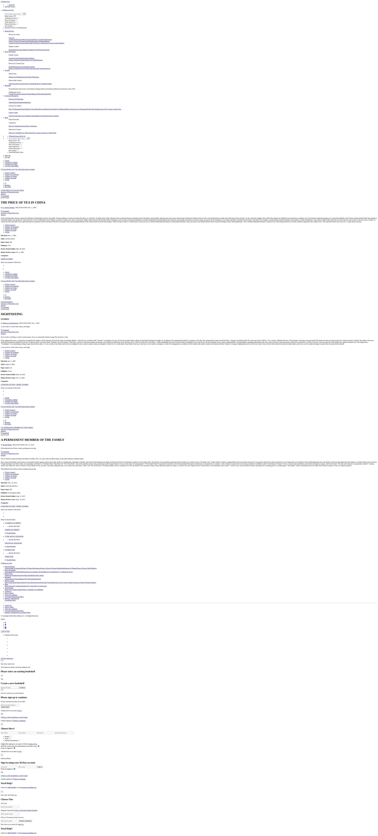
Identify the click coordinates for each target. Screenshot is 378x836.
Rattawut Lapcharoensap (11, 323)
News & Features (10, 20)
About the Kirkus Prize (28, 77)
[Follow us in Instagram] (5, 626)
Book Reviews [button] (9, 31)
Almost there (5, 707)
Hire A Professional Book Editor (19, 109)
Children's (61, 43)
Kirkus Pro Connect (28, 586)
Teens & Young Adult (51, 43)
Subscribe (48, 94)
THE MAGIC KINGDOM (13, 543)
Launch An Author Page (48, 133)
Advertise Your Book (92, 109)
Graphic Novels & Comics (36, 43)
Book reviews (9, 16)
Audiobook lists (26, 50)
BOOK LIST (10, 169)
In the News (22, 68)
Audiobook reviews (11, 18)
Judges (49, 84)
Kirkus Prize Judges (37, 575)
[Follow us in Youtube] (5, 628)
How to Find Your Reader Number (26, 810)
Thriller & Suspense (27, 39)
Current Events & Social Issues (18, 43)
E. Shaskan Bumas (9, 207)
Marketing (27, 102)
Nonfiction (28, 41)
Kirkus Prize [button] (9, 574)
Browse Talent (24, 133)
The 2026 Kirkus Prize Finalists (25, 169)
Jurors (37, 77)
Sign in (4, 744)
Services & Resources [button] (11, 96)
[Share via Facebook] (12, 174)
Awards (23, 67)
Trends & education (15, 116)
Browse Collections (15, 126)
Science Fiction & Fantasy (17, 41)
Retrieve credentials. (19, 721)
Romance (49, 39)
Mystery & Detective (39, 39)
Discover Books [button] (10, 566)
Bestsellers (12, 50)
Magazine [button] (8, 85)
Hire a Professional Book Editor (15, 582)
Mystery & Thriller (31, 60)
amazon (3, 194)
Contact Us (8, 605)
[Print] (7, 180)
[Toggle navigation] (1, 10)
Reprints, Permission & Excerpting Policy (12, 599)
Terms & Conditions (11, 595)
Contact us (8, 591)
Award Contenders (29, 84)
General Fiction (13, 58)
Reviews (7, 185)
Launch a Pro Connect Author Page (65, 582)
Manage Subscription (38, 94)
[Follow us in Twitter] (5, 624)
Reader (7, 736)
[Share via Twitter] (11, 176)
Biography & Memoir (38, 41)
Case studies (25, 116)
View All (11, 38)
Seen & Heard (30, 67)
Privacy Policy (9, 593)
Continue (22, 687)
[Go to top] (5, 631)
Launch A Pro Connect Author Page (110, 109)
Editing (15, 102)
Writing (11, 102)
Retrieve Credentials (25, 821)
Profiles (11, 67)
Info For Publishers (37, 589)
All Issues (29, 94)
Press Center (27, 589)
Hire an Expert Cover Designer (76, 109)
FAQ (22, 589)
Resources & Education (16, 99)
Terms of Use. (32, 744)
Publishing (21, 102)
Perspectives (17, 67)
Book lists (18, 50)
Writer (7, 738)
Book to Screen (13, 68)
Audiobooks (12, 39)
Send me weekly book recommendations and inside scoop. (19, 746)
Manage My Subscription (27, 579)
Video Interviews (10, 22)
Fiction (18, 39)
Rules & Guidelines (41, 84)
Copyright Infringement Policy (14, 597)
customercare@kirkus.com (28, 787)
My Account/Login (41, 586)
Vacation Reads (44, 50)
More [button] (6, 118)
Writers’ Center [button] (9, 581)
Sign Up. (21, 824)
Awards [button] (7, 70)
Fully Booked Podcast (43, 68)
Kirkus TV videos (59, 572)
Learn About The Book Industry (86, 582)
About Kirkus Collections (29, 126)
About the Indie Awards (16, 84)
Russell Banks (7, 445)
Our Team (12, 589)
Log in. (19, 710)
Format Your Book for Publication (55, 109)
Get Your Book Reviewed (37, 109)
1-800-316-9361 (11, 787)
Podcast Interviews (11, 24)
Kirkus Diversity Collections (13, 586)
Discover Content (14, 133)
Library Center (13, 112)
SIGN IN (11, 5)
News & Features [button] (10, 51)
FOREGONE (9, 556)
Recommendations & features (38, 116)
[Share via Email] (10, 178)
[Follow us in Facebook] (5, 622)
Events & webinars (53, 116)
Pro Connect (9, 26)
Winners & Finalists (15, 77)
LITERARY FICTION (8, 384)
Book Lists (14, 572)
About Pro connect (35, 133)
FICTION (8, 187)
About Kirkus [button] (9, 588)
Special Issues (21, 94)
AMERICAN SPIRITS (12, 530)
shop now (4, 192)
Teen (26, 58)
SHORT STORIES (7, 259)
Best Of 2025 (35, 50)
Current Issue (13, 94)
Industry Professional (11, 740)
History (47, 41)
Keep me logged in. (7, 748)
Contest (18, 589)
